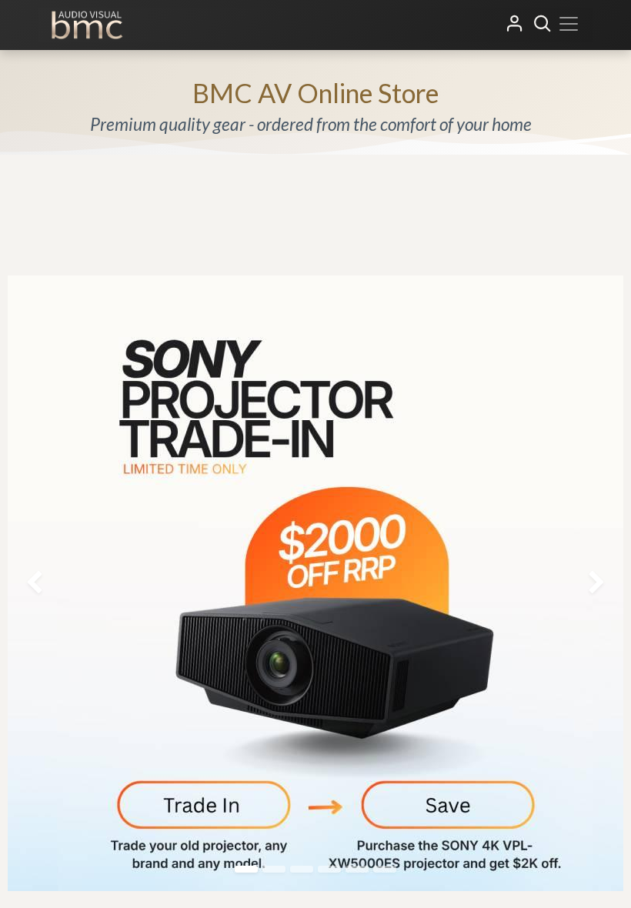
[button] (542, 24)
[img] (25, 583)
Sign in (515, 24)
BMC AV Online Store (315, 92)
